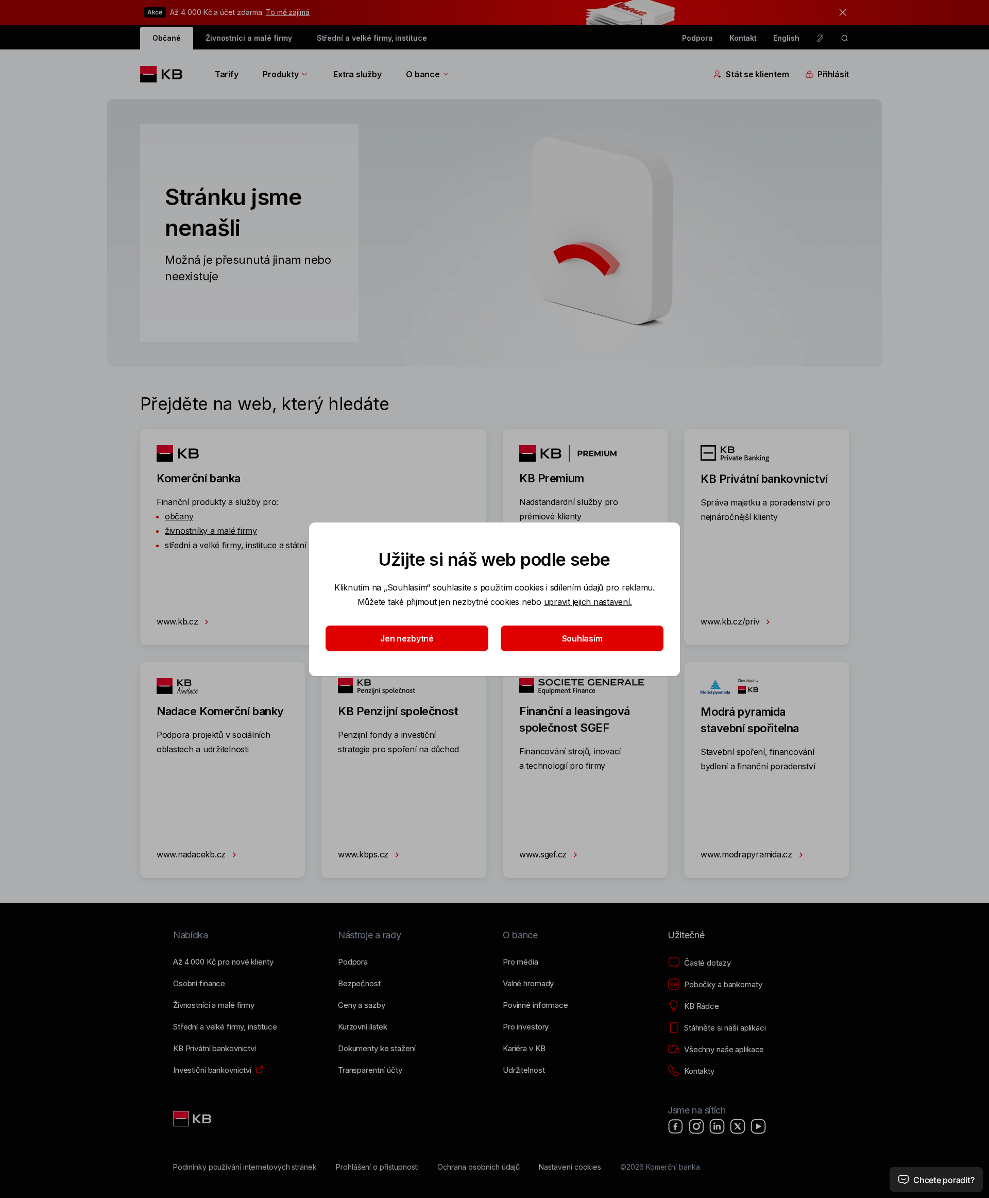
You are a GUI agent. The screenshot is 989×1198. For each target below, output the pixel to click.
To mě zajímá (288, 12)
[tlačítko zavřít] (840, 12)
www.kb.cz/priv (731, 621)
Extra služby (357, 74)
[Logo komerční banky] (165, 74)
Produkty (280, 74)
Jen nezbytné (407, 638)
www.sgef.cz (544, 854)
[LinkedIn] (717, 1126)
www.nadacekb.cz (192, 854)
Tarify (226, 74)
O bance (422, 74)
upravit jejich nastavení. (588, 602)
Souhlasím (582, 638)
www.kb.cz (178, 621)
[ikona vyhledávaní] (845, 38)
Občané (166, 37)
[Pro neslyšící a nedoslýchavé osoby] (820, 38)
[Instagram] (696, 1126)
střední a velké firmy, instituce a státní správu (250, 545)
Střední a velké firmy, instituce (372, 37)
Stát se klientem (757, 74)
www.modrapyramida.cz (748, 854)
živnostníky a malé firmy (211, 531)
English (786, 37)
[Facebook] (676, 1126)
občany (179, 516)
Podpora (697, 37)
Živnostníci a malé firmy (249, 37)
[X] (737, 1126)
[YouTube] (758, 1126)
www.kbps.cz (364, 854)
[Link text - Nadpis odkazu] (193, 1118)
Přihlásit (833, 74)
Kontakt (743, 37)
